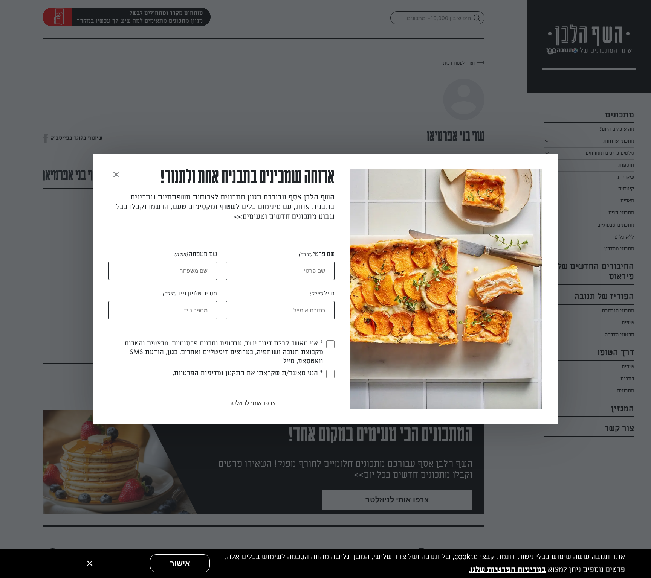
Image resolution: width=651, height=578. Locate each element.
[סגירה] (89, 563)
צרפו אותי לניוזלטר (252, 403)
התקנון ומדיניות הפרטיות (209, 373)
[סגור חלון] (116, 175)
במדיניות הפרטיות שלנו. (507, 570)
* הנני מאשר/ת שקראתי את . (248, 373)
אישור (180, 563)
